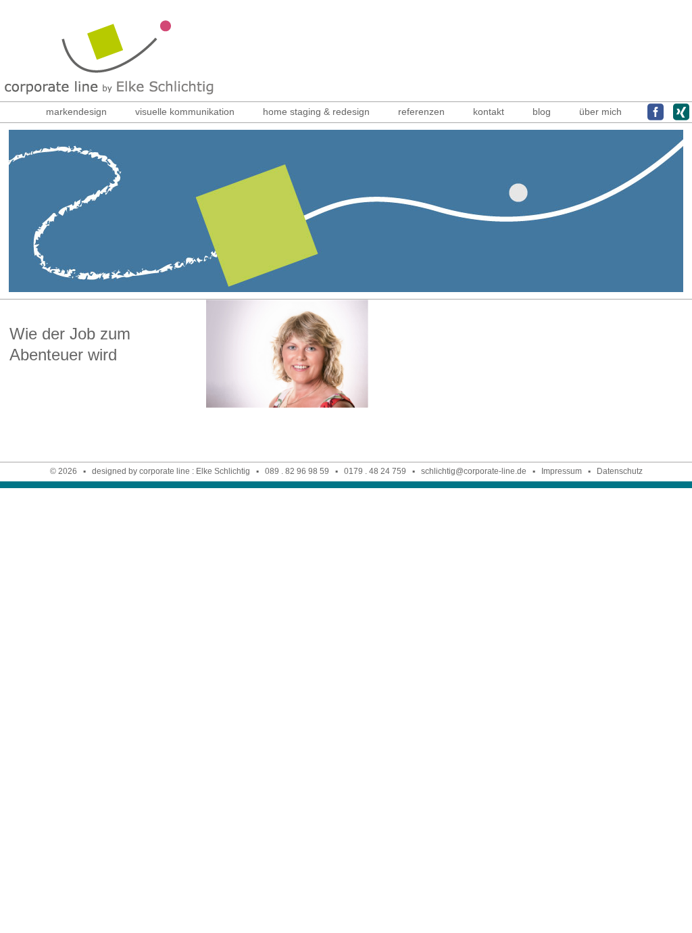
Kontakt (488, 111)
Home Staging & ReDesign (316, 111)
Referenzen (421, 111)
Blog (542, 111)
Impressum (561, 471)
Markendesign (76, 111)
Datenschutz (620, 471)
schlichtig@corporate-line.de (473, 471)
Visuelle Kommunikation (184, 111)
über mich (600, 111)
